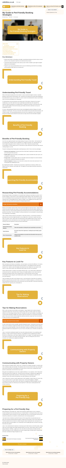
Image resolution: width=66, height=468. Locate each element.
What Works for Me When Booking (53, 452)
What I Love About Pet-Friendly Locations (43, 6)
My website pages (5, 462)
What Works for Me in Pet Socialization (25, 6)
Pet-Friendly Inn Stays (6, 10)
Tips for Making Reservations (8, 51)
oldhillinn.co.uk (8, 2)
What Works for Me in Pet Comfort (33, 452)
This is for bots (5, 463)
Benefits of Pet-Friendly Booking (8, 47)
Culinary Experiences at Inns (51, 12)
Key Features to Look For (7, 50)
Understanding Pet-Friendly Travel (9, 46)
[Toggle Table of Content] (17, 44)
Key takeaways (6, 45)
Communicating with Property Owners (9, 52)
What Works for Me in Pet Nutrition (13, 452)
